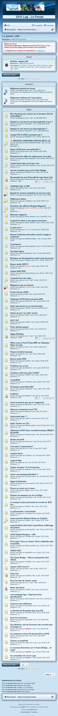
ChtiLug (28, 100)
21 (50, 182)
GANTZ (28, 418)
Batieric (28, 396)
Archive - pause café (19, 61)
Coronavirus (15, 244)
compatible (15, 380)
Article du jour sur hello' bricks (23, 313)
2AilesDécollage (30, 239)
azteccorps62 (30, 483)
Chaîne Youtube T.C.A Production (25, 467)
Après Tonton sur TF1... (20, 423)
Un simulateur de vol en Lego (23, 656)
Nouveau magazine (18, 215)
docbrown (29, 195)
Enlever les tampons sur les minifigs (26, 495)
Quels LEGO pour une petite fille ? (25, 149)
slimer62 (28, 575)
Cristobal (28, 201)
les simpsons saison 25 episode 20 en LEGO (29, 634)
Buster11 (28, 253)
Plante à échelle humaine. (21, 352)
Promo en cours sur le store (22, 488)
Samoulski (28, 497)
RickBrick (28, 137)
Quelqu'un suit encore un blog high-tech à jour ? (31, 122)
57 (47, 338)
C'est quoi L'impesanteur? (21, 446)
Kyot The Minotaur (32, 208)
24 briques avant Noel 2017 (22, 387)
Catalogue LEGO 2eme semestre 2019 (26, 299)
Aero (20, 704)
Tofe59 (27, 308)
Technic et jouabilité (19, 641)
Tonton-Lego (30, 260)
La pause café (11, 36)
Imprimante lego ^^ (18, 416)
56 (44, 338)
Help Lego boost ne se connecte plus (26, 306)
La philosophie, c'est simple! (22, 511)
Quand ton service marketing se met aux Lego (30, 193)
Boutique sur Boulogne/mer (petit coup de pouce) (31, 258)
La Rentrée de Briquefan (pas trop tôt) (26, 611)
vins (26, 151)
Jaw (26, 118)
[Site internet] (25, 7)
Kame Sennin (30, 179)
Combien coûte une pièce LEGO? (24, 373)
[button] (39, 79)
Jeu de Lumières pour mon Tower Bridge (28, 170)
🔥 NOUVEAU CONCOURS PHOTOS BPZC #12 (30, 141)
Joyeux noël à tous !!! (19, 567)
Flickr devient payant (19, 327)
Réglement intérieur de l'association (26, 98)
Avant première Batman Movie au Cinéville (28, 518)
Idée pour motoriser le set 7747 (23, 409)
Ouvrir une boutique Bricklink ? (24, 474)
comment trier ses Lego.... (21, 278)
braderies (14, 394)
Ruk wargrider (30, 158)
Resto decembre (17, 588)
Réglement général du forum (22, 88)
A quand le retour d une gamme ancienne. (28, 221)
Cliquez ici (41, 51)
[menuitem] (7, 25)
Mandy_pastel (30, 425)
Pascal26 (28, 124)
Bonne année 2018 (18, 359)
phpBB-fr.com (32, 709)
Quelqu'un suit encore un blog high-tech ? (28, 129)
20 (47, 182)
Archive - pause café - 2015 (29, 67)
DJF (26, 188)
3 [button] (32, 79)
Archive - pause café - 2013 (31, 65)
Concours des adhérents (21, 604)
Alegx (27, 490)
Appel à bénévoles (18, 481)
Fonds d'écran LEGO (19, 292)
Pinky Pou (28, 441)
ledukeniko (29, 389)
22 (53, 182)
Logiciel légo (16, 460)
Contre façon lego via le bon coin (24, 163)
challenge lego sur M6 (20, 186)
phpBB (22, 707)
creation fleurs (16, 453)
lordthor (28, 629)
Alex (26, 90)
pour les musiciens (18, 618)
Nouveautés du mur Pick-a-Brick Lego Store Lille (31, 177)
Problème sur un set (19, 366)
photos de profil (17, 439)
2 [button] (29, 79)
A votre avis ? (16, 228)
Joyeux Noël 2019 (17, 271)
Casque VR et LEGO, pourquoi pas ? (26, 135)
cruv (26, 280)
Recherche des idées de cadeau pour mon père (30, 156)
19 (44, 182)
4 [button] (35, 79)
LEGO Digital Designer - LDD (22, 534)
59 (53, 338)
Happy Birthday (17, 334)
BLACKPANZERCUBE (32, 143)
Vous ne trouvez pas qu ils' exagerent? (27, 402)
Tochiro (28, 229)
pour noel (14, 320)
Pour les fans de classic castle (23, 581)
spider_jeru (29, 643)
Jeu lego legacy (17, 251)
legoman (28, 411)
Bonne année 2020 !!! (19, 264)
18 (44, 398)
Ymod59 (28, 172)
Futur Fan (14, 574)
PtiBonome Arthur (18, 199)
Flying (27, 315)
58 (50, 338)
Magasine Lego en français (22, 285)
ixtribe (27, 361)
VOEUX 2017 (15, 551)
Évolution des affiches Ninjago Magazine (28, 206)
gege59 (28, 266)
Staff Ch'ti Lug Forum (19, 39)
